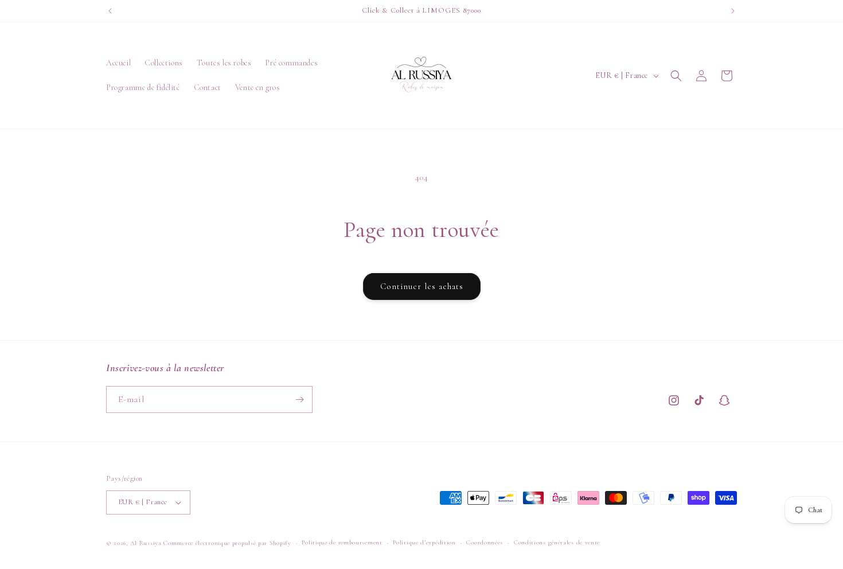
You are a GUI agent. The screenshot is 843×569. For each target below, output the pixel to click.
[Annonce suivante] (733, 11)
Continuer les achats (421, 286)
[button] (676, 75)
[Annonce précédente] (110, 11)
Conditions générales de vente (557, 542)
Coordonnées (484, 542)
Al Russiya (146, 543)
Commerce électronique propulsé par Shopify (227, 543)
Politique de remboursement (342, 542)
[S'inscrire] (299, 399)
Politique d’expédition (424, 542)
